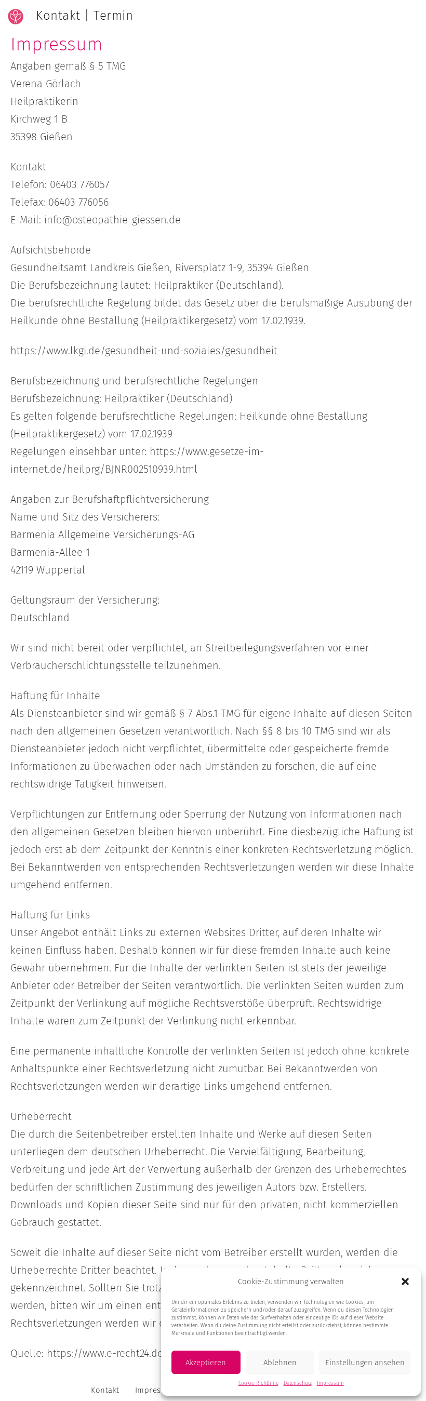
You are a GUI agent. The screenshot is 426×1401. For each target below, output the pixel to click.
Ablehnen (280, 1362)
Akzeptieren (205, 1362)
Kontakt (105, 1390)
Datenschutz (298, 1383)
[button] (405, 1281)
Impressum (330, 1383)
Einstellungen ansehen (365, 1362)
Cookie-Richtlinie (258, 1383)
